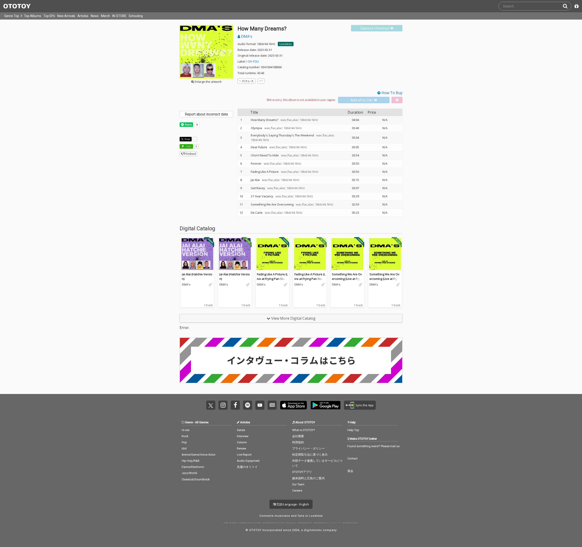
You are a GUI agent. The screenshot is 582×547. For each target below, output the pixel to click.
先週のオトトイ (247, 467)
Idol (184, 448)
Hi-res (185, 430)
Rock (185, 436)
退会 (350, 471)
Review (241, 448)
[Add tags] (261, 81)
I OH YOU (252, 61)
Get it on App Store (293, 405)
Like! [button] (188, 146)
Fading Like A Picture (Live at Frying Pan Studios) (272, 278)
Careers (297, 490)
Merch (105, 16)
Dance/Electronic (193, 467)
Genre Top (11, 16)
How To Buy (391, 92)
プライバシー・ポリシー (308, 448)
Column (242, 442)
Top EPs (49, 16)
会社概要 (298, 436)
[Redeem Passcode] (576, 6)
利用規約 (298, 442)
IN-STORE (119, 16)
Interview (242, 436)
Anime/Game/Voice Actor (199, 454)
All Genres (201, 422)
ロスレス (248, 81)
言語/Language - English (292, 504)
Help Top (353, 430)
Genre (189, 422)
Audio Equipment (248, 460)
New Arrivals (66, 16)
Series (241, 430)
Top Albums (32, 16)
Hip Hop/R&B (190, 460)
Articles (83, 16)
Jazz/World (189, 473)
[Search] (567, 6)
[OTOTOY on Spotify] (247, 405)
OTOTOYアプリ (302, 472)
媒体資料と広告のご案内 (308, 478)
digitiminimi (313, 530)
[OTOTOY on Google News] (272, 405)
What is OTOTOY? (303, 430)
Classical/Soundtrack (196, 479)
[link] (376, 28)
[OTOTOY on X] (210, 405)
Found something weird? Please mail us (373, 446)
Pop (184, 442)
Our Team (298, 484)
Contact (352, 458)
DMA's (246, 36)
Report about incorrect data (206, 114)
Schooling (136, 16)
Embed (191, 154)
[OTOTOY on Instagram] (223, 405)
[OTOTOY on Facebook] (235, 405)
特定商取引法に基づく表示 (310, 454)
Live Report (244, 454)
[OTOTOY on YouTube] (259, 405)
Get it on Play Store (325, 405)
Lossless (286, 44)
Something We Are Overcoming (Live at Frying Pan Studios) (347, 278)
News (95, 16)
